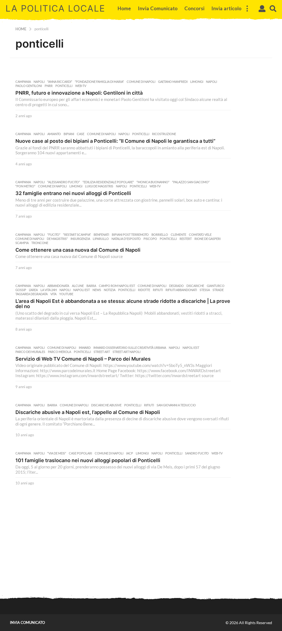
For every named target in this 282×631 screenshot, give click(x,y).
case (80, 134)
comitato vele (200, 234)
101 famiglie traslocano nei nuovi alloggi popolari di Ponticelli (87, 460)
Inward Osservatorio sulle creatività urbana (129, 347)
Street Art (102, 351)
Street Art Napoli (126, 351)
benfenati (101, 234)
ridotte (144, 290)
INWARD (85, 347)
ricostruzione (164, 134)
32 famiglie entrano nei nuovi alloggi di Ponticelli (73, 193)
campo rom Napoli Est (117, 285)
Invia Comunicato (158, 8)
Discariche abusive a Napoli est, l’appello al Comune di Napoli (87, 412)
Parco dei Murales (30, 351)
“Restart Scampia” (77, 234)
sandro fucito (197, 453)
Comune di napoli (141, 81)
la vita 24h (48, 290)
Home (124, 8)
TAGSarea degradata (31, 294)
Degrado (176, 285)
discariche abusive (106, 405)
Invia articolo (227, 8)
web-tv (80, 85)
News (97, 290)
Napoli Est (81, 290)
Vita (53, 294)
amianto (54, 134)
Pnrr (49, 85)
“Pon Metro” (25, 186)
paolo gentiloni (28, 85)
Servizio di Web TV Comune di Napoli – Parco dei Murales (83, 359)
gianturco (215, 285)
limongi (196, 81)
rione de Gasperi (207, 238)
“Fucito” (53, 234)
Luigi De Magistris (99, 186)
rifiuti (158, 290)
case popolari (80, 453)
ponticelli (63, 85)
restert (186, 238)
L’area (33, 290)
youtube (66, 294)
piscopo (150, 238)
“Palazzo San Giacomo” (191, 182)
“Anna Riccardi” (59, 81)
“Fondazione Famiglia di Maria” (99, 81)
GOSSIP (20, 290)
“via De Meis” (56, 453)
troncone (39, 243)
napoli (211, 81)
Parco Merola (59, 351)
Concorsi (195, 8)
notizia (109, 290)
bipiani (69, 134)
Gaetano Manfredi (173, 81)
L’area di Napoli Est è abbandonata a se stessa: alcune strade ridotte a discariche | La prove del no (122, 303)
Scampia (22, 243)
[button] (247, 8)
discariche (195, 285)
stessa (205, 290)
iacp (129, 453)
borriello (159, 234)
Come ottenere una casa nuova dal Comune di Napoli (77, 250)
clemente (178, 234)
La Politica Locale (55, 8)
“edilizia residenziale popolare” (108, 182)
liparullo (101, 238)
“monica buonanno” (153, 182)
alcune (78, 285)
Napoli (39, 81)
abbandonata (58, 285)
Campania (23, 81)
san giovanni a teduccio (176, 405)
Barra (91, 285)
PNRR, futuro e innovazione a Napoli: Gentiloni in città (79, 93)
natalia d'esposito (126, 238)
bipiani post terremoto (130, 234)
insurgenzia (80, 238)
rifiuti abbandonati (181, 290)
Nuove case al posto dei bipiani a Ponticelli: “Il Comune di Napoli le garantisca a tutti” (115, 141)
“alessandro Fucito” (63, 182)
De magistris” (57, 238)
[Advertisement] (141, 548)
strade (218, 290)
